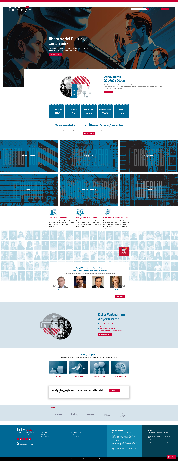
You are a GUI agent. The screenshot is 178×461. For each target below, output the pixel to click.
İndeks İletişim (45, 436)
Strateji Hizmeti (85, 9)
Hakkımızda (61, 9)
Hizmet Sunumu (45, 438)
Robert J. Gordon (116, 289)
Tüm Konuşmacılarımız (58, 218)
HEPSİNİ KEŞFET (119, 296)
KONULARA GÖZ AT (88, 133)
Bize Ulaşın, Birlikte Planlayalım (115, 218)
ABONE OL (114, 390)
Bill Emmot (61, 289)
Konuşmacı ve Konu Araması (87, 218)
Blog (100, 9)
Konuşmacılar (70, 9)
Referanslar (94, 9)
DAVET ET (164, 9)
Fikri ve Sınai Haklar (76, 436)
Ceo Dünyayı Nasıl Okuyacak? (155, 440)
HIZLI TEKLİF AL (54, 54)
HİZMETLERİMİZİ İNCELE (104, 334)
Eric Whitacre (98, 289)
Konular (77, 9)
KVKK (72, 438)
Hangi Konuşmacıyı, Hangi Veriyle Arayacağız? (160, 442)
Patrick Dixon (80, 289)
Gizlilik (73, 434)
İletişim (105, 9)
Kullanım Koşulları (76, 432)
